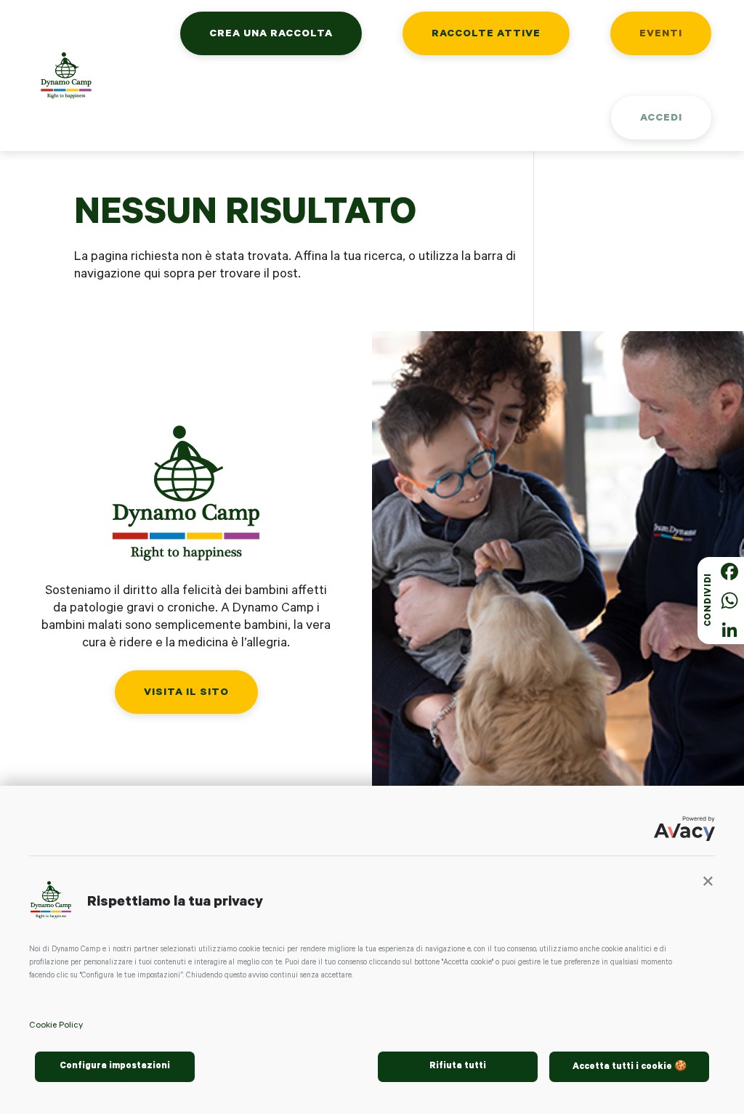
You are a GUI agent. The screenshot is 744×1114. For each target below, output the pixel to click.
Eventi (660, 35)
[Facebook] (729, 571)
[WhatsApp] (729, 600)
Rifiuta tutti (457, 1067)
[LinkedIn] (729, 629)
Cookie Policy (56, 1026)
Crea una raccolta (271, 35)
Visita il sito (186, 693)
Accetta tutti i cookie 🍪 (630, 1067)
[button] (707, 885)
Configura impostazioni (115, 1067)
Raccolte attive (486, 35)
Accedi (661, 119)
